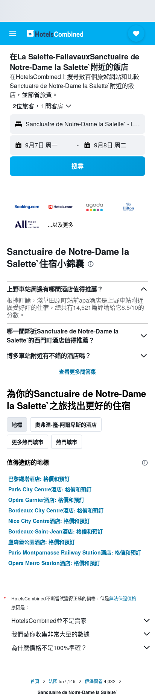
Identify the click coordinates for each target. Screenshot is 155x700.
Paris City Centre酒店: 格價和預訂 (49, 489)
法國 (53, 681)
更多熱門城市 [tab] (27, 441)
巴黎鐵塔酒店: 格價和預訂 (39, 478)
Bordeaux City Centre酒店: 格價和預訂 (55, 510)
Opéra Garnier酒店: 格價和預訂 (46, 499)
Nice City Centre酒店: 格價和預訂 (49, 520)
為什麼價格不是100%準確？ (49, 647)
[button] (13, 33)
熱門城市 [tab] (66, 441)
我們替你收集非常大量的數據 (50, 634)
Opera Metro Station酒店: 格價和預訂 (54, 563)
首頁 (35, 681)
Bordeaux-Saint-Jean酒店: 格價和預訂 (55, 531)
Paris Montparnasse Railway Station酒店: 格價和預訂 (74, 552)
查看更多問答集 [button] (77, 371)
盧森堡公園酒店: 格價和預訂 (41, 541)
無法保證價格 (122, 598)
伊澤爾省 (94, 681)
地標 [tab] (17, 424)
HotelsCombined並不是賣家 (49, 620)
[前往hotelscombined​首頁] (55, 33)
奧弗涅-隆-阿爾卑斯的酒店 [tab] (66, 424)
